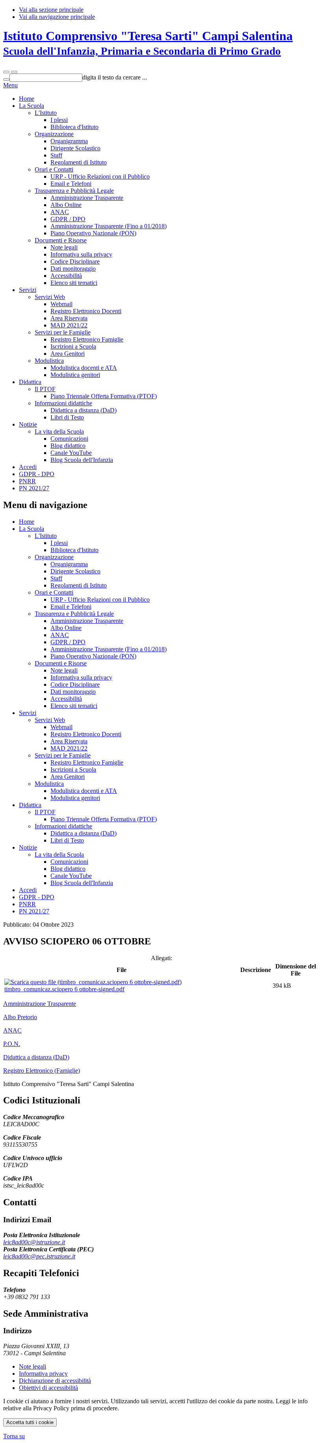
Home (26, 98)
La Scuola (31, 105)
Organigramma (69, 141)
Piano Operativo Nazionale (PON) (93, 233)
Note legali (64, 247)
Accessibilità (66, 275)
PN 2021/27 (34, 488)
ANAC (59, 212)
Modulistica (49, 360)
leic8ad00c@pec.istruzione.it (39, 1256)
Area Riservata (68, 318)
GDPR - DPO (36, 474)
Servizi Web (50, 297)
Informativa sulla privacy (81, 254)
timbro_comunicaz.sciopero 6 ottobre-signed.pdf (64, 989)
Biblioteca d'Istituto (74, 127)
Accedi (28, 467)
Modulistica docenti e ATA (83, 367)
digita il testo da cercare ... (114, 77)
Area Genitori (67, 353)
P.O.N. (11, 1043)
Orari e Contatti (54, 169)
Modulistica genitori (75, 374)
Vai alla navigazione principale (57, 16)
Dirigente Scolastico (75, 148)
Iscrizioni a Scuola (73, 346)
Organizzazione (54, 134)
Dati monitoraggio (73, 268)
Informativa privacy (43, 1373)
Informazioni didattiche (63, 403)
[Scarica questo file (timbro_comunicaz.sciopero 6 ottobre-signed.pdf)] (93, 982)
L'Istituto (46, 112)
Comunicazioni (69, 438)
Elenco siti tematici (73, 282)
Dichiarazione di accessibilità (55, 1380)
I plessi (59, 119)
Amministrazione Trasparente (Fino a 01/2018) (108, 226)
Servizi (27, 289)
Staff (56, 155)
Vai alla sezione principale (51, 9)
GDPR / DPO (67, 219)
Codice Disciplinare (75, 261)
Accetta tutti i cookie (30, 1422)
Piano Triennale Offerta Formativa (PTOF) (103, 396)
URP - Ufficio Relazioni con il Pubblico (100, 176)
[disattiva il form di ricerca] (14, 72)
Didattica (30, 382)
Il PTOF (45, 389)
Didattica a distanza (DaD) (83, 410)
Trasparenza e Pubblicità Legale (74, 190)
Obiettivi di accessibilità (48, 1387)
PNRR (27, 481)
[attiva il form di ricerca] (6, 72)
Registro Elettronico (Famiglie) (41, 1070)
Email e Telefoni (70, 183)
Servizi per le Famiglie (63, 332)
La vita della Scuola (59, 431)
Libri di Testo (67, 417)
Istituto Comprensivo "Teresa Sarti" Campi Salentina (148, 43)
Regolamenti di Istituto (78, 162)
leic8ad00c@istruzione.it (34, 1242)
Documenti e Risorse (61, 240)
